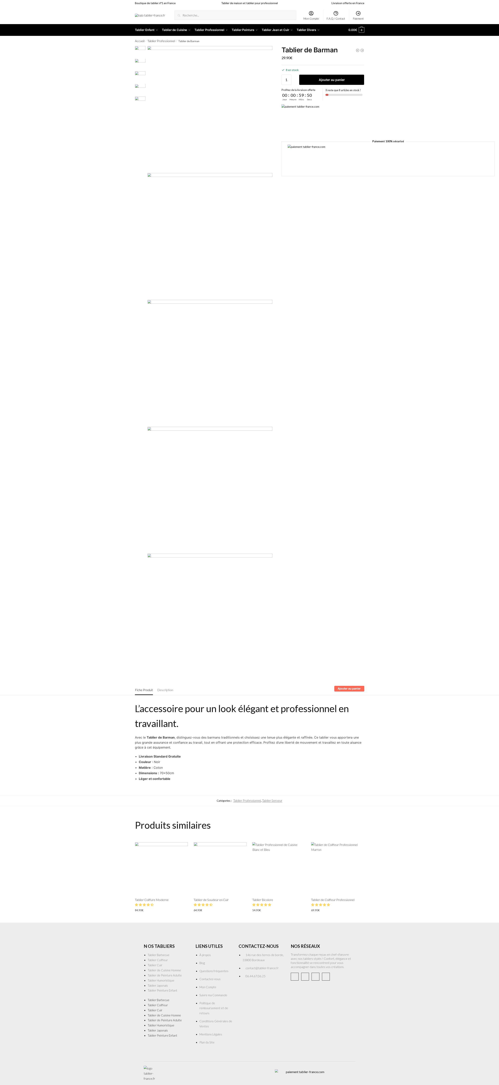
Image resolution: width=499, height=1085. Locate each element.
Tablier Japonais (158, 985)
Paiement (358, 18)
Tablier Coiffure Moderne (152, 900)
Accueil (140, 41)
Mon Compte (311, 18)
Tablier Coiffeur (158, 960)
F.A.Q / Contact (336, 18)
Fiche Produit (144, 690)
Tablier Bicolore (262, 900)
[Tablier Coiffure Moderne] (161, 868)
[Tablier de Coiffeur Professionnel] (337, 868)
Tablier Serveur (272, 800)
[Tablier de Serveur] (358, 50)
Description (165, 690)
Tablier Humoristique (161, 980)
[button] (144, 904)
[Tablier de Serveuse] (362, 50)
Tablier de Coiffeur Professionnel (332, 900)
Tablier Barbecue (158, 955)
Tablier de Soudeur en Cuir (211, 900)
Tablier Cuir (155, 965)
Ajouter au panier (332, 80)
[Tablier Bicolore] (278, 868)
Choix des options (161, 918)
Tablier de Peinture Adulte (165, 975)
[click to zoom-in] (209, 108)
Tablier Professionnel (161, 41)
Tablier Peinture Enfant (162, 990)
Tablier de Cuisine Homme (164, 970)
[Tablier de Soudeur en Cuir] (220, 868)
